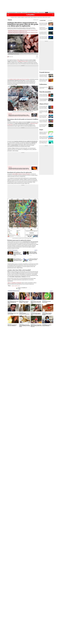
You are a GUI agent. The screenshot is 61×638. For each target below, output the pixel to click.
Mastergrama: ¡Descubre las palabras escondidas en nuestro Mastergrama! (43, 133)
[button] (8, 14)
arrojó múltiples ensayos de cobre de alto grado (21, 173)
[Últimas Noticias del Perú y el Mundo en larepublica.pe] (30, 14)
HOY (7, 12)
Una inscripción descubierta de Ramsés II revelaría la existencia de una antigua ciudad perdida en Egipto (43, 76)
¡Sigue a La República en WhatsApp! (14, 282)
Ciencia (10, 19)
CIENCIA (32, 17)
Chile (18, 59)
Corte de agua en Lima (42, 12)
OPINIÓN (19, 17)
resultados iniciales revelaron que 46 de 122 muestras (19, 79)
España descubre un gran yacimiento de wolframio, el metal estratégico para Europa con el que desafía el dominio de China (18, 115)
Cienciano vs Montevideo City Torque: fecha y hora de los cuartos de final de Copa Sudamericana (43, 96)
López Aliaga (24, 12)
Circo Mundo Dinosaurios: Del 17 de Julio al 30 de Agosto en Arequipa (43, 125)
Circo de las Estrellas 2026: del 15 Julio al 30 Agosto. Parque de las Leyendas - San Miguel (43, 108)
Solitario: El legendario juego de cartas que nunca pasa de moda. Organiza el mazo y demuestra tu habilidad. (43, 138)
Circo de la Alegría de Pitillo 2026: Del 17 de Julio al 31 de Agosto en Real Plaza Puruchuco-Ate (43, 121)
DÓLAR (44, 17)
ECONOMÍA (22, 17)
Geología (16, 285)
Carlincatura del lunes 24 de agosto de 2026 (43, 88)
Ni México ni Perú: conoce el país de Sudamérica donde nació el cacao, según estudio (43, 80)
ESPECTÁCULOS (39, 17)
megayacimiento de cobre (23, 61)
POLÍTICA (15, 17)
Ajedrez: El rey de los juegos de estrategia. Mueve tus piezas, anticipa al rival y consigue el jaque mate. (43, 142)
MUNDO (29, 17)
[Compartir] (37, 56)
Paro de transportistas (30, 12)
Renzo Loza (11, 56)
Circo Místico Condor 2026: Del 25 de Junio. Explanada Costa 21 (43, 112)
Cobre (13, 285)
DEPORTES (35, 17)
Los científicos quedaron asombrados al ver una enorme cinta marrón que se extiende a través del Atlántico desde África (43, 34)
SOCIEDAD (26, 17)
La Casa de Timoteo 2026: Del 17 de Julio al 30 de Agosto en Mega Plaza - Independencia (43, 117)
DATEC (46, 17)
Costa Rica (36, 12)
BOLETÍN (49, 17)
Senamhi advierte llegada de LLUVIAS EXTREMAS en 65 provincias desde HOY (43, 99)
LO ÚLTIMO (12, 17)
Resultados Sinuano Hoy (12, 12)
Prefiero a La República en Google (22, 288)
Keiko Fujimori (19, 12)
